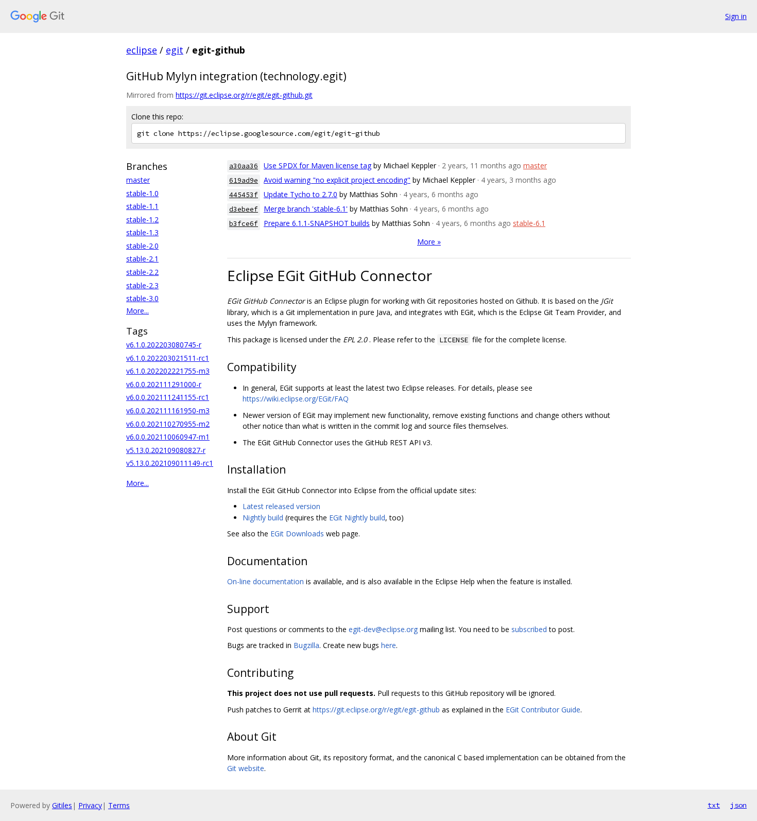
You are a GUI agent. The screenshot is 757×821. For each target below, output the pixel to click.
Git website (245, 768)
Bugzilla (306, 645)
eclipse (141, 50)
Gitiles (62, 805)
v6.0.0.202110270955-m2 (168, 424)
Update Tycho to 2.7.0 (300, 194)
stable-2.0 (142, 246)
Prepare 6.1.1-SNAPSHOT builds (317, 223)
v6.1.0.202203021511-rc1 (167, 358)
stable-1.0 (142, 193)
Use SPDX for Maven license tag (317, 165)
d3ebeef (243, 209)
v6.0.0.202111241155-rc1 (167, 397)
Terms (119, 805)
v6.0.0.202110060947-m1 (168, 437)
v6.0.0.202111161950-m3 (168, 410)
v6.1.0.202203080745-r (163, 345)
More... (137, 311)
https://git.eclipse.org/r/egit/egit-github (376, 709)
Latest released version (281, 506)
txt (714, 805)
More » (429, 242)
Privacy (90, 805)
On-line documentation (265, 581)
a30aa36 (243, 166)
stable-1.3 (142, 232)
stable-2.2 (142, 272)
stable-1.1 (142, 206)
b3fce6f (243, 223)
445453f (243, 194)
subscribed (529, 629)
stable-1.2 (142, 219)
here (388, 645)
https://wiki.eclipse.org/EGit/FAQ (296, 399)
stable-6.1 (529, 223)
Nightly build (263, 517)
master (138, 180)
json (738, 805)
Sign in (736, 16)
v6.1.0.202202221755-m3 (168, 371)
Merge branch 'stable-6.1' (306, 209)
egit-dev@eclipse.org (383, 629)
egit (174, 50)
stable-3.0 (142, 298)
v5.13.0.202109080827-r (165, 450)
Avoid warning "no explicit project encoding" (337, 180)
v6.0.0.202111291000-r (163, 384)
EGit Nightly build (357, 517)
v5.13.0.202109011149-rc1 (169, 463)
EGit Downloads (297, 533)
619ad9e (243, 180)
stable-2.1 (142, 259)
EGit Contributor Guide (543, 709)
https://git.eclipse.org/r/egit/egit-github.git (244, 95)
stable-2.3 (142, 285)
